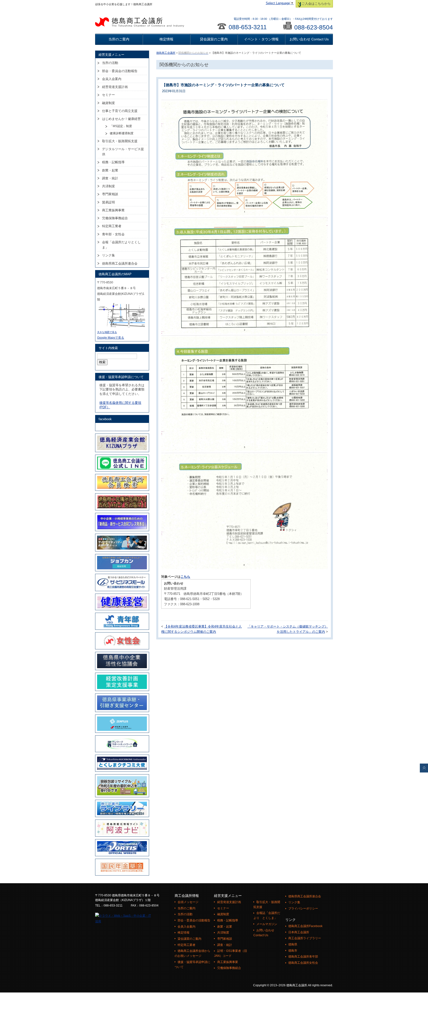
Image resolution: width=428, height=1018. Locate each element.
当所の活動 (110, 63)
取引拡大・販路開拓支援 (119, 141)
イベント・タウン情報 (261, 39)
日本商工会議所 (298, 932)
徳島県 (292, 944)
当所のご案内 (118, 39)
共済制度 (108, 186)
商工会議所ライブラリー (304, 938)
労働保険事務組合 (115, 218)
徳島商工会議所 (148, 22)
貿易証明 (108, 202)
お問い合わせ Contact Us (309, 39)
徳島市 (292, 950)
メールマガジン (266, 924)
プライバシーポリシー (303, 908)
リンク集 (108, 255)
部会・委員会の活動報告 (119, 71)
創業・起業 (110, 170)
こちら (185, 576)
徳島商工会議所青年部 (303, 956)
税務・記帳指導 (113, 162)
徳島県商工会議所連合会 (119, 263)
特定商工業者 (111, 226)
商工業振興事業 (113, 210)
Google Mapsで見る (110, 337)
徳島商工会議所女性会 (303, 962)
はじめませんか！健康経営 (121, 119)
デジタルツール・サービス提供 (123, 151)
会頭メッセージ (188, 902)
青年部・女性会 (113, 234)
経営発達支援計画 (115, 87)
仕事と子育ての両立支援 (119, 111)
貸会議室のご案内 (214, 39)
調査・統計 (110, 178)
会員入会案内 (111, 79)
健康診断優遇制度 (122, 133)
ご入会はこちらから (316, 3)
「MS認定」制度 (121, 126)
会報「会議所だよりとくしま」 (121, 244)
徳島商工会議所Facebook (305, 926)
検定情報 (166, 39)
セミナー (108, 95)
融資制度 (108, 103)
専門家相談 (110, 194)
